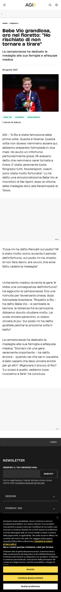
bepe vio (8, 117)
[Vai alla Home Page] (30, 5)
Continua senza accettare (30, 578)
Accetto (30, 569)
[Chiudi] (57, 517)
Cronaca (14, 23)
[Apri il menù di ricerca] (50, 4)
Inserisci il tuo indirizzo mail (20, 467)
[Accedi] (56, 4)
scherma (19, 117)
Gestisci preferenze (30, 586)
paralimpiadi (34, 117)
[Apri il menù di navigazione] (4, 4)
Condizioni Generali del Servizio (30, 483)
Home (5, 23)
